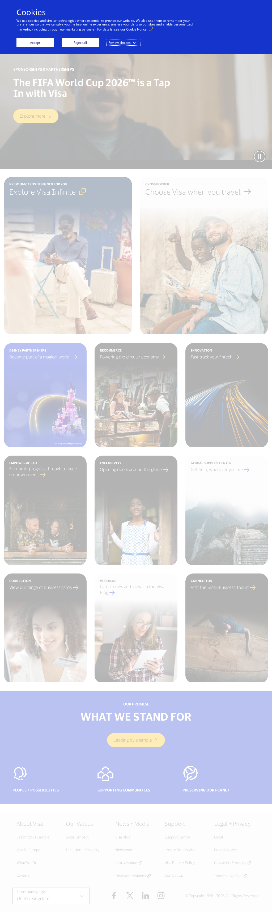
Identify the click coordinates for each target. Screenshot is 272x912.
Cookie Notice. (136, 29)
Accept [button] (35, 42)
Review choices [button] (119, 42)
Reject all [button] (80, 42)
